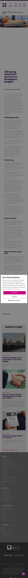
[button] (14, 300)
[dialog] (14, 289)
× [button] (24, 277)
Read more (17, 289)
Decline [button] (14, 296)
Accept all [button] (15, 292)
